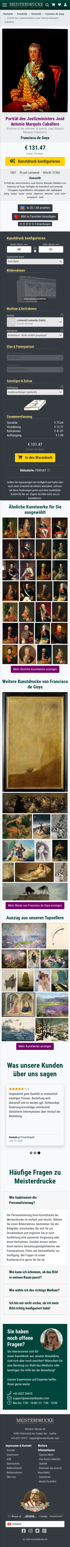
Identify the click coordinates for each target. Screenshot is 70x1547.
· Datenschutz (13, 1463)
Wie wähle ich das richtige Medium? (34, 1290)
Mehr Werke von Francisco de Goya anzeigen (35, 905)
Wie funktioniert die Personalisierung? (23, 1200)
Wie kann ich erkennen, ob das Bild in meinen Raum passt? (33, 1275)
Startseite (8, 14)
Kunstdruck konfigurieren (37, 161)
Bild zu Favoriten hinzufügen (37, 216)
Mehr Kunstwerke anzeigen (35, 1046)
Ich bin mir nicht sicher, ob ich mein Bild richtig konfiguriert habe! (34, 1306)
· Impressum (12, 1454)
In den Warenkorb (37, 457)
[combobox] (35, 261)
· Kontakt (10, 1450)
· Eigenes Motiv (46, 1454)
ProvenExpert (27, 1137)
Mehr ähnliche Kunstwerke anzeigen (35, 669)
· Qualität (42, 1463)
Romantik (36, 14)
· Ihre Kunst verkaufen (49, 1459)
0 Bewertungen (42, 224)
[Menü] (4, 5)
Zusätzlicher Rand (15, 256)
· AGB (8, 1459)
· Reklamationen (14, 1472)
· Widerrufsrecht (14, 1468)
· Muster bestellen (47, 1481)
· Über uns (11, 1477)
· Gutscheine (44, 1477)
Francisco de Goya (54, 14)
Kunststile (22, 14)
